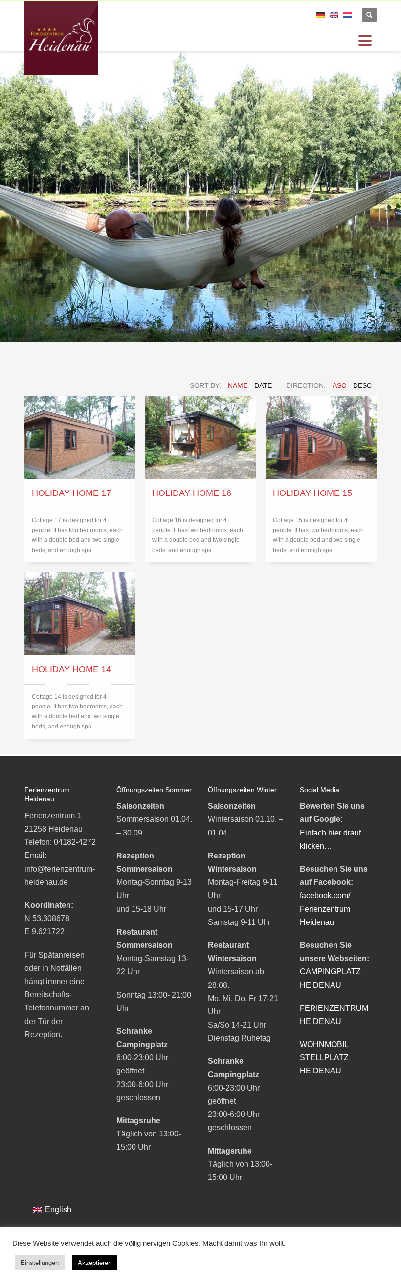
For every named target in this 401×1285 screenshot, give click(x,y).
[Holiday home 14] (79, 613)
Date (263, 385)
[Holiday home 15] (321, 437)
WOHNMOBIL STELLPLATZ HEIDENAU (324, 1057)
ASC (339, 385)
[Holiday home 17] (79, 437)
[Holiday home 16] (200, 437)
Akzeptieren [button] (94, 1262)
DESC (362, 385)
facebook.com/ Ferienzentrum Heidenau (325, 908)
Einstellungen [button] (40, 1262)
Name (237, 385)
